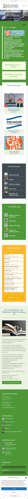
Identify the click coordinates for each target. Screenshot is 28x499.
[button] (26, 477)
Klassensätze (12, 235)
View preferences (14, 495)
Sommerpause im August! (10, 448)
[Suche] (22, 6)
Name (3, 465)
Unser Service (12, 189)
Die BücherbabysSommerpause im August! (14, 111)
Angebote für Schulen (14, 225)
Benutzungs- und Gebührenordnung (13, 431)
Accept (14, 488)
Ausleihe (11, 179)
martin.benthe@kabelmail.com (12, 379)
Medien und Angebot (14, 184)
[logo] (12, 6)
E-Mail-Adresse (5, 470)
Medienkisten (12, 221)
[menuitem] (22, 6)
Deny (14, 492)
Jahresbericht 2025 (14, 175)
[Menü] (25, 5)
